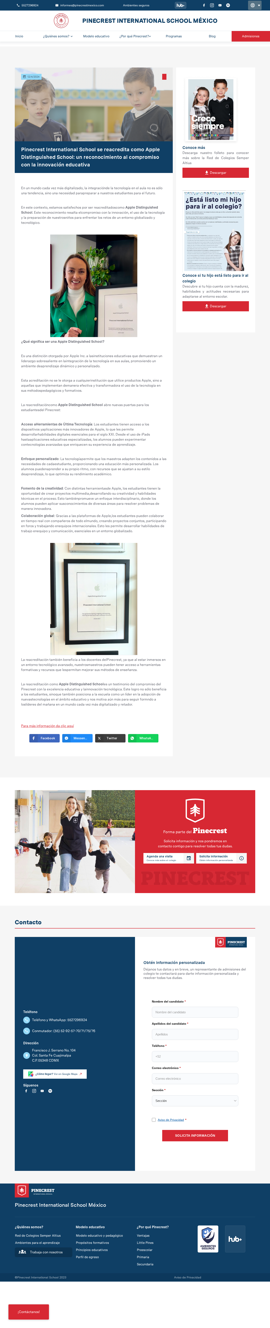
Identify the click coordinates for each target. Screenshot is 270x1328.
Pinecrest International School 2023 (40, 1277)
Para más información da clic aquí (47, 726)
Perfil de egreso (87, 1257)
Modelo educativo (90, 1227)
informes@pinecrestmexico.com (82, 5)
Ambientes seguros (136, 5)
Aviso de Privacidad (171, 1120)
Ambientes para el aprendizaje (37, 1243)
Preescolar (145, 1250)
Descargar (215, 172)
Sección (157, 1090)
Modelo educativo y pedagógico (99, 1236)
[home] (61, 20)
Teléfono (158, 1045)
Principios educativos (92, 1250)
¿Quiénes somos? (29, 1227)
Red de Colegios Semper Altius (38, 1236)
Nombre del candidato (168, 1001)
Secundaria (145, 1264)
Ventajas (143, 1236)
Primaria (143, 1257)
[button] (255, 5)
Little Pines (145, 1243)
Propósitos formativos (92, 1243)
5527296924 (30, 5)
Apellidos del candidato (169, 1023)
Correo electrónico (165, 1068)
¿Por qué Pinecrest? (153, 1227)
